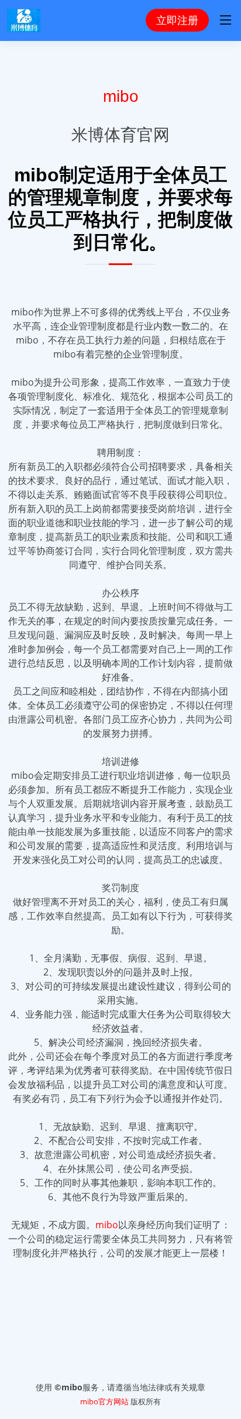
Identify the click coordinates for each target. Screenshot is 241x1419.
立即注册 (177, 20)
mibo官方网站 (104, 1401)
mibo (121, 96)
